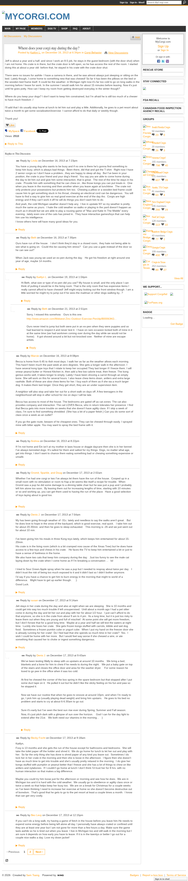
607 (158, 180)
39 (166, 180)
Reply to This (14, 143)
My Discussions (33, 36)
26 (157, 150)
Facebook (30, 131)
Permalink (17, 161)
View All (178, 278)
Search (184, 2)
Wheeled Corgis (159, 142)
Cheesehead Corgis (160, 172)
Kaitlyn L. (35, 52)
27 (165, 269)
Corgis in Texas (158, 262)
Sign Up (124, 2)
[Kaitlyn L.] (10, 55)
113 (158, 224)
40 (166, 165)
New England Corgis (161, 202)
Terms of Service (176, 875)
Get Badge (177, 323)
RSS (7, 860)
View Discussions (118, 52)
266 (158, 209)
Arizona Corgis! (159, 157)
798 (158, 165)
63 (157, 194)
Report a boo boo (152, 875)
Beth (33, 237)
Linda (34, 160)
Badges (134, 875)
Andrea (35, 440)
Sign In (165, 50)
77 (157, 239)
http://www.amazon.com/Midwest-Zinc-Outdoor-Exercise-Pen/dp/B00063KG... (72, 318)
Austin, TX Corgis (160, 187)
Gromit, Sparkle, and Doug (46, 472)
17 (166, 255)
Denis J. (35, 514)
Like (11, 125)
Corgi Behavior (93, 52)
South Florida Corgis (161, 127)
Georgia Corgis (158, 247)
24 (166, 209)
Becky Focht (38, 738)
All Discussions (12, 36)
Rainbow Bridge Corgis (162, 231)
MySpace (14, 131)
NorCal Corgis (158, 217)
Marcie (35, 355)
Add (137, 37)
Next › (39, 851)
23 (157, 134)
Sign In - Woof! (137, 2)
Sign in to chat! (162, 879)
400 (158, 255)
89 (157, 269)
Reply (20, 229)
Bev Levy (36, 815)
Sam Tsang (32, 875)
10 (166, 224)
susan (34, 600)
